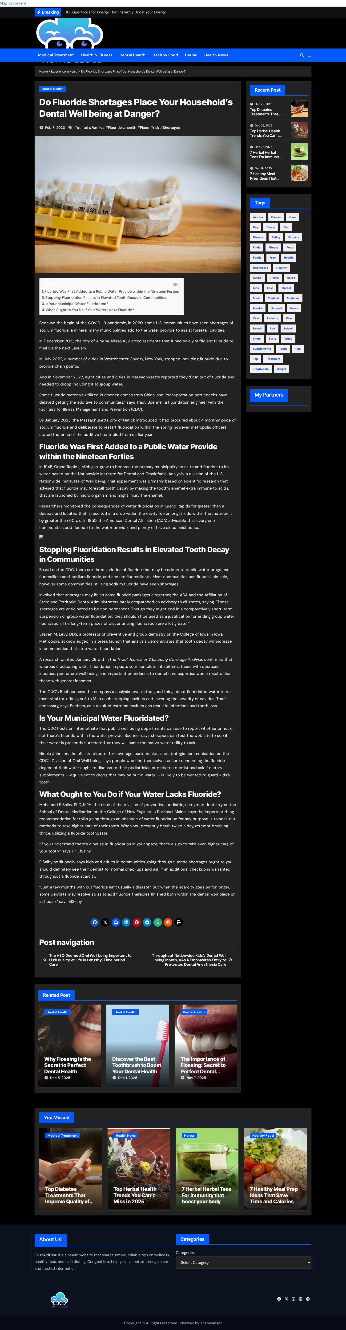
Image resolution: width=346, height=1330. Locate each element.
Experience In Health (64, 71)
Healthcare (260, 268)
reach (257, 328)
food (289, 247)
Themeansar (210, 1323)
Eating (276, 237)
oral (256, 318)
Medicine (293, 298)
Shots (257, 339)
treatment (273, 359)
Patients (272, 318)
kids (256, 288)
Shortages (171, 127)
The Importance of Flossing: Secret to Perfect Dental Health (203, 1068)
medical (273, 298)
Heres (291, 278)
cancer (276, 217)
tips (298, 349)
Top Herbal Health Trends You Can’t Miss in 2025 (265, 135)
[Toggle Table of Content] (173, 284)
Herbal (191, 55)
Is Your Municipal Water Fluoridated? (76, 303)
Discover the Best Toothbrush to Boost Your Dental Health (136, 1065)
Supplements (262, 349)
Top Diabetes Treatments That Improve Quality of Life (265, 116)
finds (256, 247)
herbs (274, 278)
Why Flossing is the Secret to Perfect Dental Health (67, 1065)
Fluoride (115, 127)
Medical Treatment (56, 55)
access (258, 217)
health (131, 127)
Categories (185, 1252)
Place (144, 127)
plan (289, 318)
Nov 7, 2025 (196, 1077)
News (294, 308)
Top (255, 359)
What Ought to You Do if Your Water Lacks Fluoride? (90, 310)
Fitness (273, 247)
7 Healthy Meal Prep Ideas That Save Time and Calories (263, 180)
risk (156, 127)
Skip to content (13, 3)
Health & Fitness (97, 55)
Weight (281, 369)
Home (43, 71)
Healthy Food (165, 55)
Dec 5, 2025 (60, 1077)
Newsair (187, 1323)
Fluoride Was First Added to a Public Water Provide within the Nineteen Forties (111, 291)
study (288, 339)
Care (292, 217)
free (273, 258)
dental (82, 127)
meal (256, 298)
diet (286, 227)
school (288, 328)
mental (257, 308)
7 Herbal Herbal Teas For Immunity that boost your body (265, 159)
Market (286, 288)
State (272, 339)
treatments (261, 369)
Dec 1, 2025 (127, 1077)
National (276, 308)
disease (258, 237)
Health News (216, 55)
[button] (309, 55)
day (255, 227)
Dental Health (133, 55)
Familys (98, 127)
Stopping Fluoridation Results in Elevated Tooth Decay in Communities (105, 297)
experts (293, 237)
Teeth (283, 349)
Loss (270, 288)
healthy (281, 268)
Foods (257, 258)
